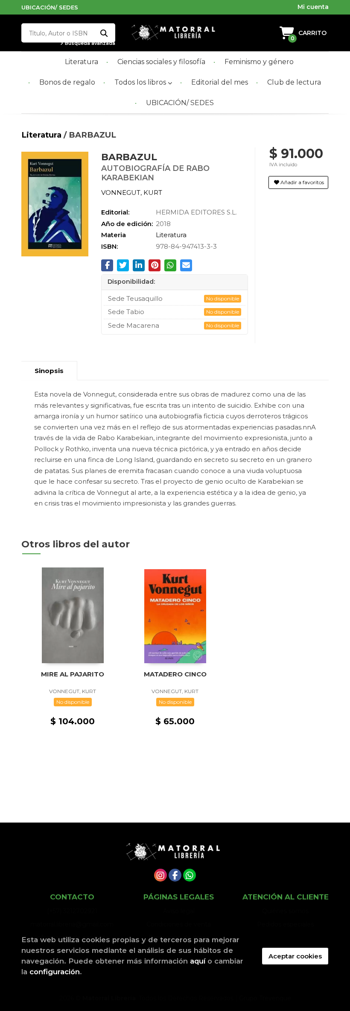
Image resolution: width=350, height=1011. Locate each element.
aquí (197, 961)
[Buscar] (103, 33)
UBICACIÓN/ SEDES (49, 7)
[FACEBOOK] (175, 875)
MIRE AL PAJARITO (72, 674)
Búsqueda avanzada (89, 43)
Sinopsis (49, 371)
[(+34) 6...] (189, 875)
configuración (54, 971)
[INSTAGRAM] (160, 875)
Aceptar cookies (295, 956)
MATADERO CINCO (175, 674)
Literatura (42, 135)
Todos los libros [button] (141, 82)
